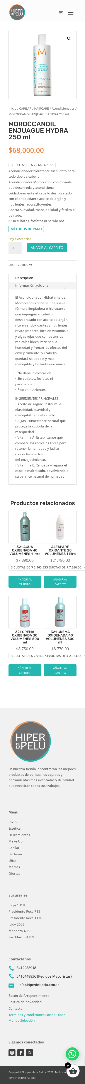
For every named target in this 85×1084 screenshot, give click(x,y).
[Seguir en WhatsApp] (29, 1052)
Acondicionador (63, 108)
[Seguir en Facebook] (20, 1052)
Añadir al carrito (47, 247)
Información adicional (32, 285)
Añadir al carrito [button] (25, 581)
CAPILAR (25, 108)
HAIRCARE (41, 108)
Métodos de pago (26, 229)
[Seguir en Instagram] (11, 1052)
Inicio (12, 108)
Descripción (24, 278)
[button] (69, 39)
